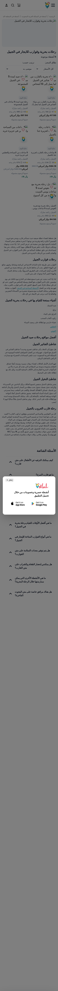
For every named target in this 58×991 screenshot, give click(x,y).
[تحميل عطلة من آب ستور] (18, 503)
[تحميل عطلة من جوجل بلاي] (39, 503)
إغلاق (9, 480)
